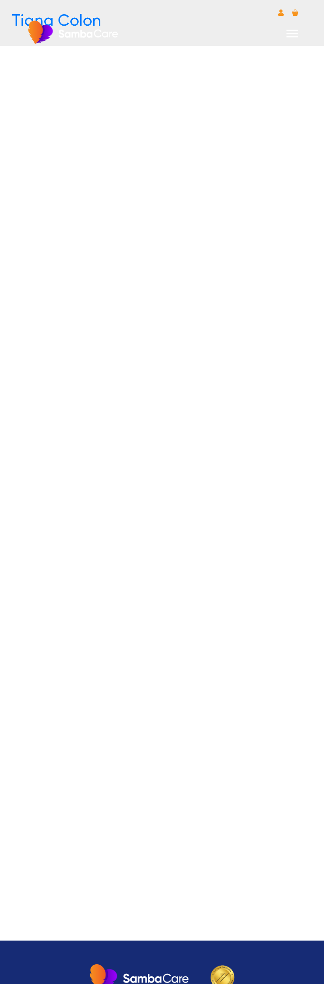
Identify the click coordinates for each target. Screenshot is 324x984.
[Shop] (295, 12)
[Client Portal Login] (281, 12)
